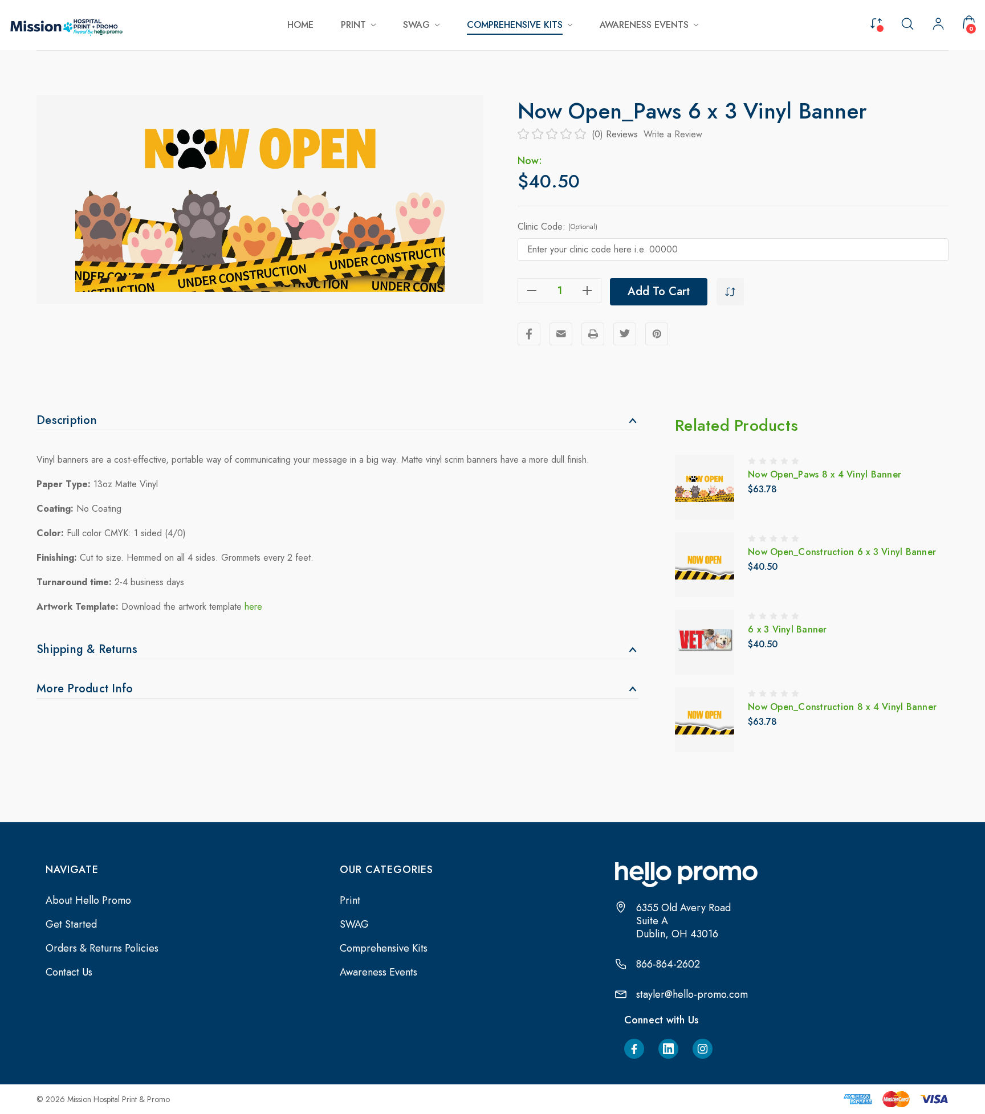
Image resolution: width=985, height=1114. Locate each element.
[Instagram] (703, 1049)
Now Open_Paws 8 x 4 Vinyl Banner (824, 474)
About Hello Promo (88, 900)
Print (350, 900)
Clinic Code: (557, 226)
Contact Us (69, 972)
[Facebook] (529, 334)
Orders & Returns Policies (102, 948)
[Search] (907, 23)
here (253, 606)
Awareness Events (378, 972)
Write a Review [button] (673, 134)
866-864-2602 (668, 964)
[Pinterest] (656, 334)
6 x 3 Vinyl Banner (787, 629)
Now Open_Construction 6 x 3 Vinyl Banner (842, 551)
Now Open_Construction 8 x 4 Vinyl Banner (842, 706)
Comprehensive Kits (384, 948)
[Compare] (876, 22)
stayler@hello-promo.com (692, 994)
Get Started (71, 924)
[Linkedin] (668, 1049)
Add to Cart (659, 291)
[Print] (592, 334)
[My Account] (938, 25)
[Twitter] (624, 334)
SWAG (354, 924)
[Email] (561, 334)
